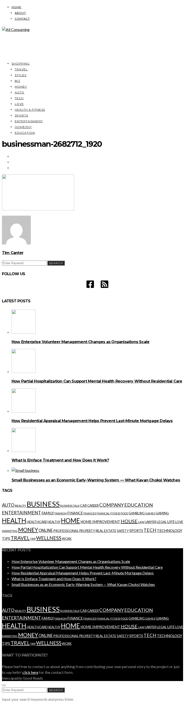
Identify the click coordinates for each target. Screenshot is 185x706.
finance (75, 513)
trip (33, 538)
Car (83, 505)
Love (19, 104)
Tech (19, 98)
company (111, 505)
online (46, 530)
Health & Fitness (30, 109)
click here (30, 672)
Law (141, 521)
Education (25, 132)
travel (20, 538)
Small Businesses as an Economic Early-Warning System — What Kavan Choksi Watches (96, 480)
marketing (10, 530)
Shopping (21, 63)
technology (169, 530)
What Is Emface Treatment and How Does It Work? (60, 460)
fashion (60, 513)
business (43, 504)
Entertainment (29, 121)
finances (89, 513)
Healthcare (37, 522)
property (87, 531)
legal (162, 522)
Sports (21, 115)
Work (67, 539)
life (171, 521)
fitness (115, 513)
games (150, 513)
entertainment (21, 512)
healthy (53, 522)
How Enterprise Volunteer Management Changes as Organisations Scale (80, 342)
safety (123, 531)
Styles (20, 75)
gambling (137, 513)
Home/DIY (23, 127)
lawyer (150, 522)
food (124, 513)
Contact (22, 18)
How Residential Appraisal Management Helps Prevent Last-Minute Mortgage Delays (92, 421)
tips (6, 538)
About (20, 13)
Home (16, 7)
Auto (19, 92)
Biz (17, 81)
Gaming (162, 513)
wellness (48, 538)
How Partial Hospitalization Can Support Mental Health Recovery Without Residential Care (97, 381)
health (14, 520)
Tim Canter (12, 252)
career (93, 505)
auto (8, 505)
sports (136, 530)
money (28, 529)
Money (21, 86)
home (70, 520)
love (179, 522)
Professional (66, 531)
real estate (105, 531)
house (129, 521)
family (47, 513)
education (138, 505)
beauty (20, 505)
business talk (69, 505)
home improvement (100, 521)
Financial (103, 513)
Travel (21, 69)
